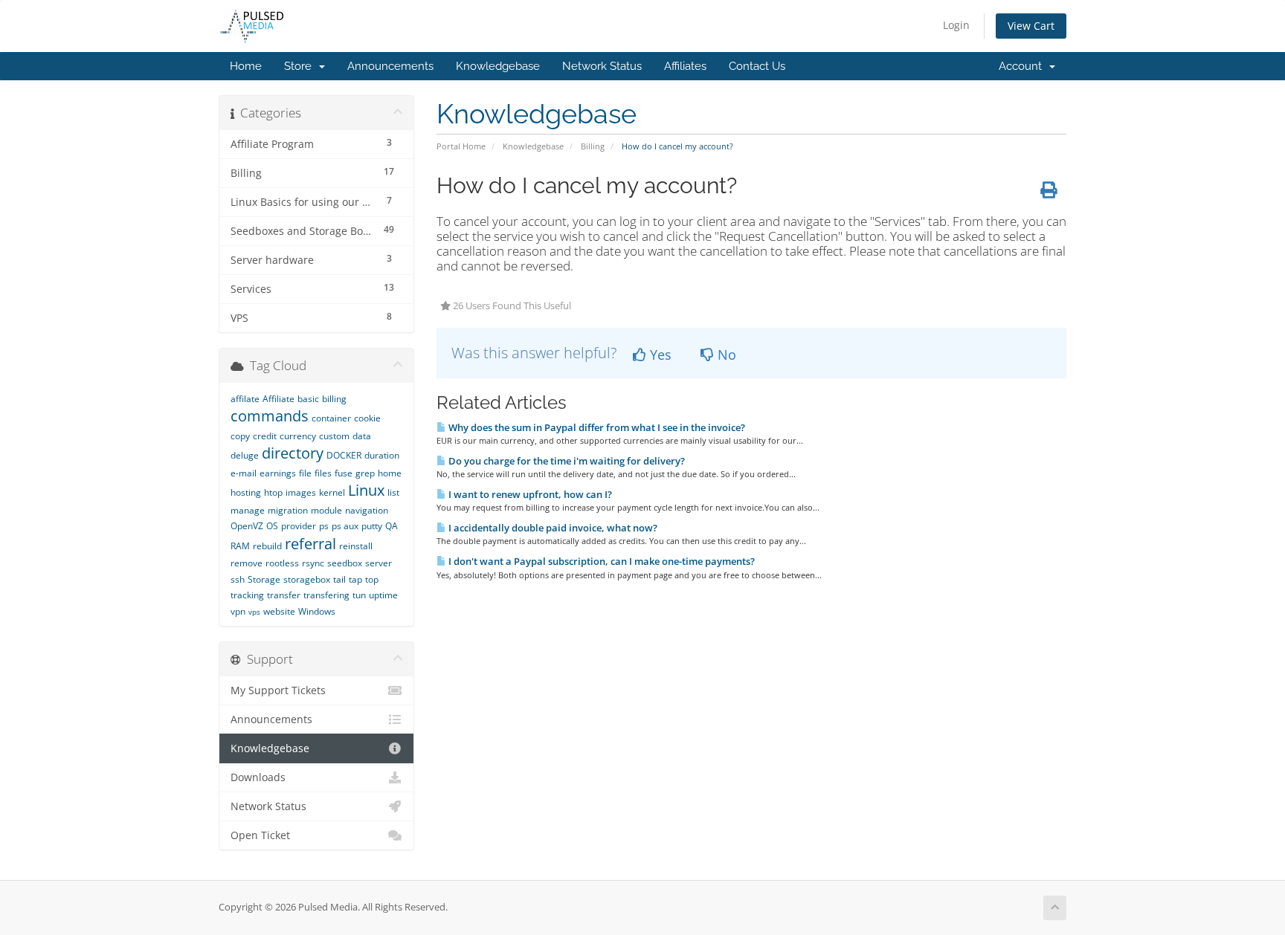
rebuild (267, 546)
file (305, 473)
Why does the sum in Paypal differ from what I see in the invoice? (595, 427)
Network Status (602, 66)
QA (391, 526)
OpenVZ (247, 526)
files (323, 473)
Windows (316, 611)
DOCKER (343, 455)
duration (381, 455)
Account (1023, 66)
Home (246, 66)
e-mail (244, 473)
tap (355, 579)
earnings (278, 473)
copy (240, 436)
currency (298, 436)
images (301, 492)
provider (298, 526)
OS (272, 526)
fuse (343, 473)
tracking (247, 595)
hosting (246, 492)
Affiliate (278, 398)
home (390, 473)
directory (292, 453)
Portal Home (461, 146)
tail (339, 579)
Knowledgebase (498, 66)
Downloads (258, 777)
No (725, 354)
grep (365, 473)
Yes (659, 354)
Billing (593, 146)
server (378, 563)
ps (324, 526)
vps (254, 611)
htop (273, 492)
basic (308, 398)
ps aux (345, 526)
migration (288, 510)
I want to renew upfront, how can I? (529, 494)
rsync (313, 563)
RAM (240, 546)
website (279, 611)
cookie (367, 418)
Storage (264, 579)
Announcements (390, 66)
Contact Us (757, 66)
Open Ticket (260, 835)
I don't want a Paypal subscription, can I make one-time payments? (600, 561)
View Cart (1031, 26)
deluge (245, 455)
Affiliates (685, 66)
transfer (283, 595)
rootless (282, 563)
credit (265, 436)
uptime (383, 595)
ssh (238, 579)
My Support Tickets (278, 690)
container (331, 418)
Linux (366, 490)
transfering (326, 595)
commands (270, 416)
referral (310, 544)
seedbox (344, 563)
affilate (245, 398)
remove (247, 563)
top (372, 579)
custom (334, 436)
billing (334, 398)
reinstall (356, 546)
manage (248, 510)
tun (359, 595)
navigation (366, 510)
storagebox (306, 579)
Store (301, 66)
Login (956, 25)
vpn (238, 611)
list (393, 492)
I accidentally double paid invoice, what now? (551, 527)
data (361, 436)
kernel (332, 492)
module (326, 510)
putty (371, 526)
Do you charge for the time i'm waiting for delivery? (565, 461)
